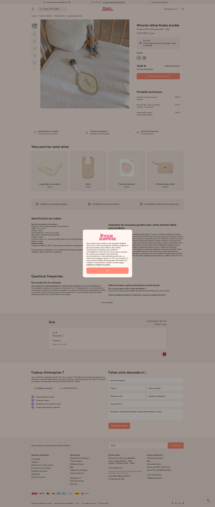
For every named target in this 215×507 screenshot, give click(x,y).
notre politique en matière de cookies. (105, 263)
